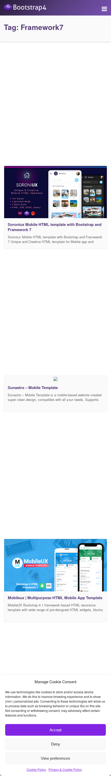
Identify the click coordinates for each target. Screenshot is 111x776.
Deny (55, 744)
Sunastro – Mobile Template (33, 387)
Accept (55, 730)
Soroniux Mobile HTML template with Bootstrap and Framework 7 (54, 227)
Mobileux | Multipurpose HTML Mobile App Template (55, 597)
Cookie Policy (36, 769)
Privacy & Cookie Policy (65, 769)
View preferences (55, 758)
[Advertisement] (55, 102)
